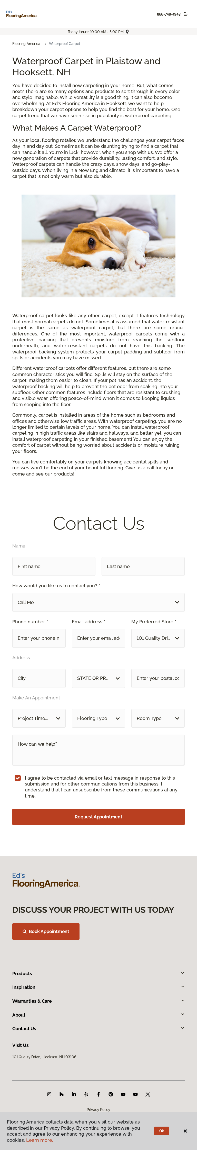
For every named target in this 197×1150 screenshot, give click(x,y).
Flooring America (26, 44)
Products (22, 973)
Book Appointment (49, 931)
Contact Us (24, 1028)
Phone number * (30, 621)
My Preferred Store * (153, 621)
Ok (161, 1131)
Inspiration (23, 987)
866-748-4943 (169, 14)
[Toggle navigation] (186, 14)
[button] (98, 602)
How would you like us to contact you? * (56, 585)
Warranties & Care (32, 1001)
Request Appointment (98, 816)
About (18, 1015)
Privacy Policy (98, 1110)
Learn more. (39, 1140)
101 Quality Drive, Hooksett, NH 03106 (44, 1057)
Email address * (88, 621)
